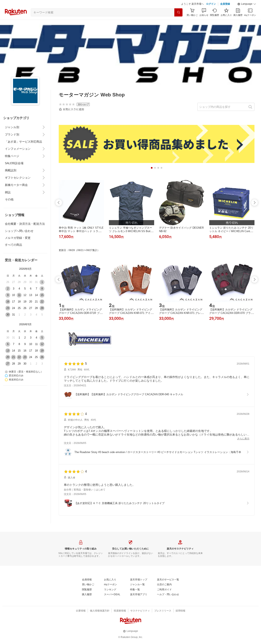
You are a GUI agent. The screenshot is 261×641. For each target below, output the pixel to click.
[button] (246, 4)
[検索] (178, 12)
